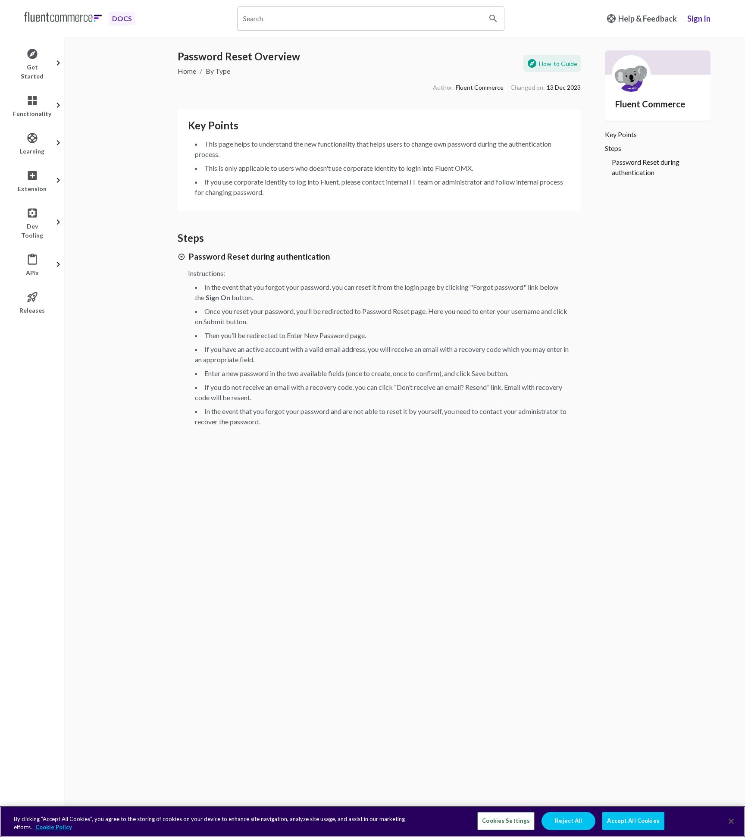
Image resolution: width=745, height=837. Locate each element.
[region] (372, 821)
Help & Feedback (647, 18)
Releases (32, 310)
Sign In (699, 18)
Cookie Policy (53, 827)
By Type (218, 71)
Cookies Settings (506, 820)
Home (187, 71)
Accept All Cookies (633, 820)
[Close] (731, 821)
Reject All (568, 820)
